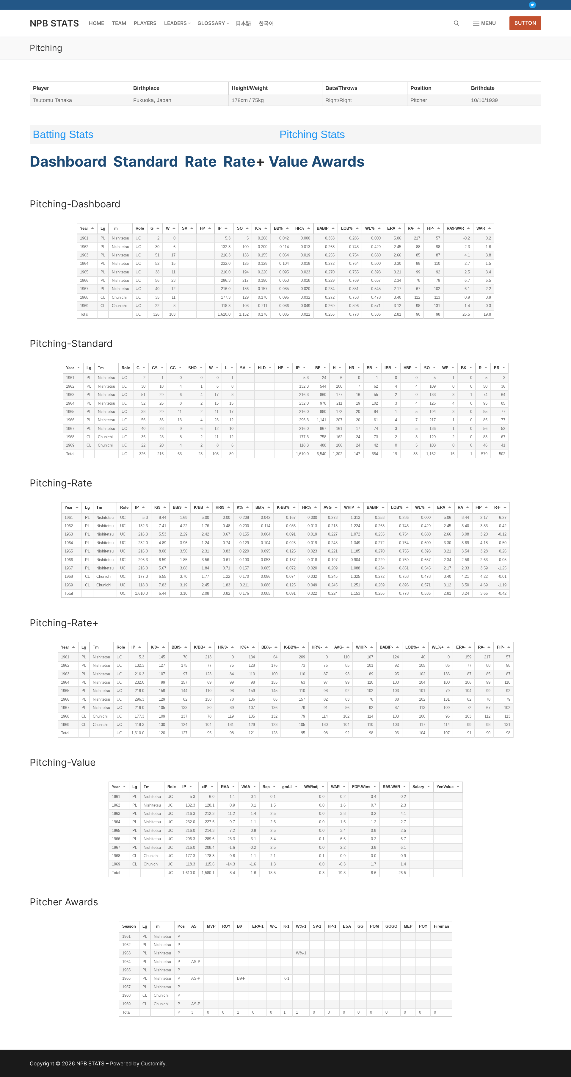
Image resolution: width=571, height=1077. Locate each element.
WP (445, 368)
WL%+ (438, 647)
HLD (262, 368)
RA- (411, 228)
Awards (338, 161)
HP (202, 228)
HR (351, 368)
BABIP (323, 228)
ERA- (460, 647)
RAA (225, 787)
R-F (497, 507)
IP (220, 228)
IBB (388, 368)
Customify (153, 1063)
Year (84, 228)
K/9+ (155, 647)
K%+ (244, 647)
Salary (418, 787)
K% (258, 228)
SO (240, 228)
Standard (145, 161)
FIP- (430, 228)
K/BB (198, 507)
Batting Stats (63, 134)
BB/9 (177, 507)
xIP (205, 787)
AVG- (338, 647)
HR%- (317, 647)
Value (288, 161)
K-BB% (283, 507)
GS (155, 368)
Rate (201, 161)
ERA (391, 228)
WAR (480, 228)
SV (184, 228)
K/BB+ (200, 647)
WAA (245, 787)
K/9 (157, 507)
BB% (278, 228)
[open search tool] (456, 23)
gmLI (287, 787)
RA (460, 507)
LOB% (347, 228)
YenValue (445, 787)
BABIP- (386, 647)
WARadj (311, 787)
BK (463, 368)
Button (525, 23)
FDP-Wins (361, 787)
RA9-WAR (455, 228)
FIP (479, 507)
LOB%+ (412, 647)
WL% (370, 228)
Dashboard (68, 161)
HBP (408, 368)
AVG (328, 507)
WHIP (349, 507)
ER (496, 368)
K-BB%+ (291, 647)
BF (317, 368)
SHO (192, 368)
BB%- (266, 647)
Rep (266, 787)
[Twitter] (532, 4)
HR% (299, 228)
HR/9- (223, 647)
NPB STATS (54, 23)
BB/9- (176, 647)
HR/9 (220, 507)
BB (369, 368)
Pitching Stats (312, 134)
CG (173, 368)
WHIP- (361, 647)
